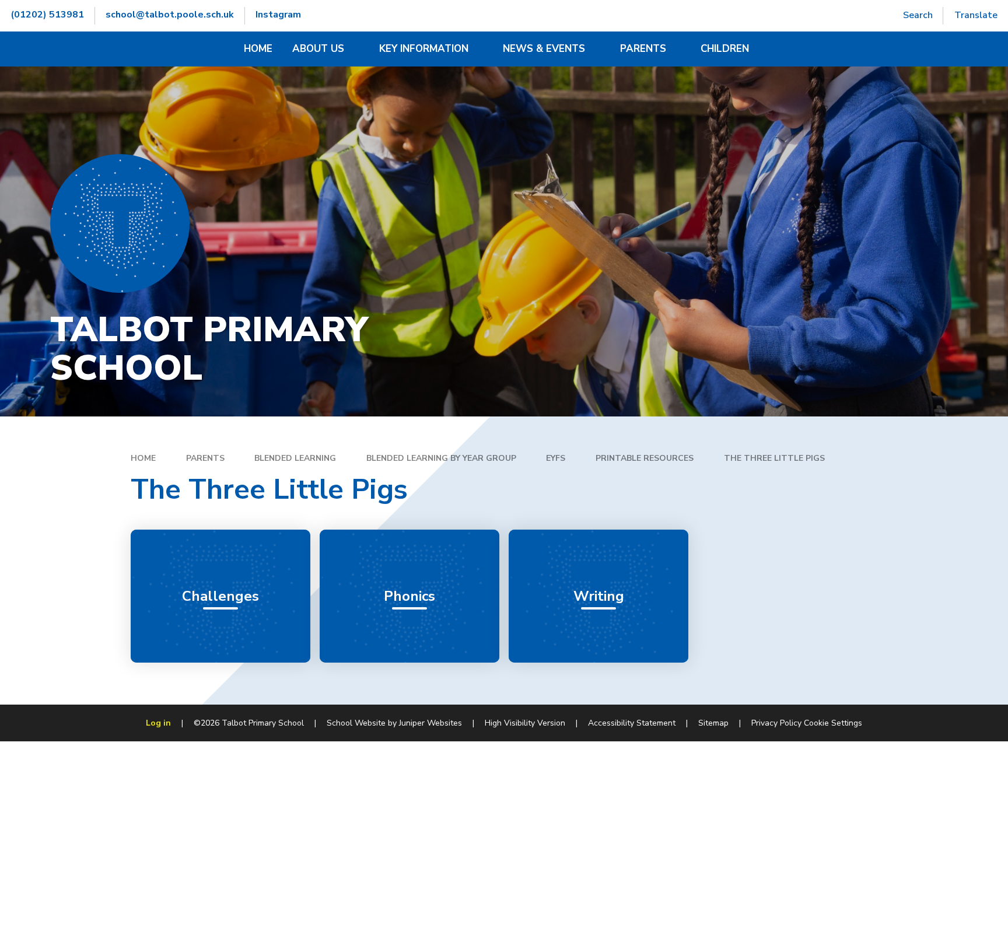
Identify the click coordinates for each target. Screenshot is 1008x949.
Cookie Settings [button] (833, 723)
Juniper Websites (430, 723)
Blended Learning (295, 458)
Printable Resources (645, 458)
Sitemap (713, 723)
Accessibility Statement (632, 723)
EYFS (555, 458)
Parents (205, 458)
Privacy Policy (776, 723)
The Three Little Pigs (774, 458)
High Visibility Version (525, 723)
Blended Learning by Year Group (441, 458)
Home (143, 458)
